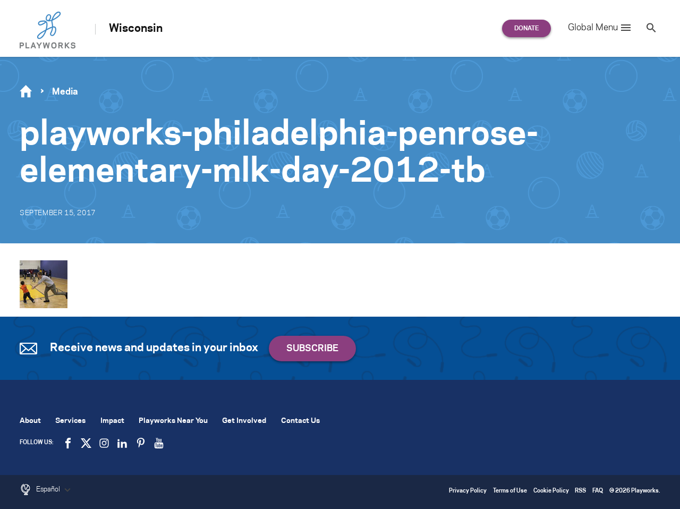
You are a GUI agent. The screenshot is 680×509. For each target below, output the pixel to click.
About (30, 421)
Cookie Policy (551, 491)
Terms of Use (510, 491)
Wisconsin (136, 28)
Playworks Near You (173, 421)
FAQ (597, 491)
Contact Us (300, 421)
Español (49, 489)
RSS (580, 491)
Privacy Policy (468, 491)
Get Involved (244, 421)
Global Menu (593, 27)
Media (65, 92)
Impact (112, 421)
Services (70, 421)
